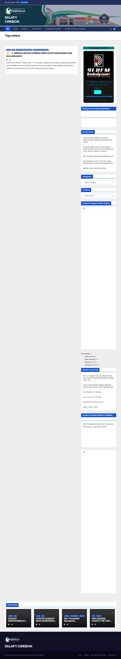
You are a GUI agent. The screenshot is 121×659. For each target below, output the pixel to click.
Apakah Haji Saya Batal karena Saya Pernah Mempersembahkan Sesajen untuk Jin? (98, 378)
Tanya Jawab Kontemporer (24, 49)
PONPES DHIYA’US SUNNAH (75, 29)
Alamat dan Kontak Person (98, 655)
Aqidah (66, 616)
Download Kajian (53, 29)
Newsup (31, 655)
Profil (25, 29)
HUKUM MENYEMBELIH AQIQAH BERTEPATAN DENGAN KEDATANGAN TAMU (97, 140)
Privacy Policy (112, 655)
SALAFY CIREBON (18, 646)
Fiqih (13, 49)
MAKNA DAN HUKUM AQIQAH (94, 168)
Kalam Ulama (74, 616)
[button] (111, 29)
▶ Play (97, 92)
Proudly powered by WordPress (14, 655)
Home (15, 29)
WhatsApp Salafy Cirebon (40, 49)
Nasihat (82, 616)
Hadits (99, 616)
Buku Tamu (99, 402)
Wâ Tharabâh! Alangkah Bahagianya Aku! (98, 156)
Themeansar (40, 655)
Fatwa (8, 49)
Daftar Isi (37, 29)
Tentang (98, 392)
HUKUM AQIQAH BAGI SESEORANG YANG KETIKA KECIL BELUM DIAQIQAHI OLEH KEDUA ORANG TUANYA (98, 149)
